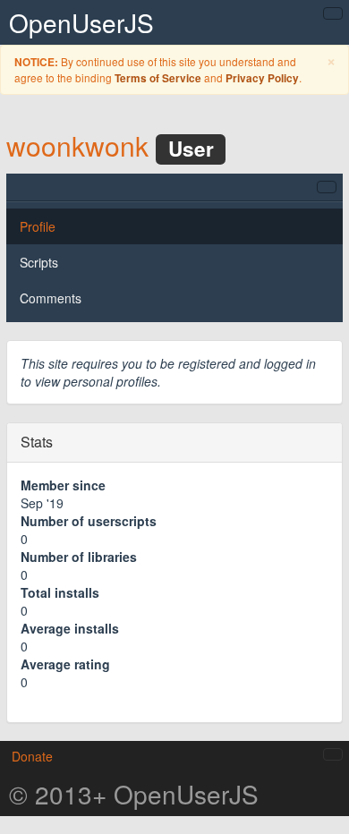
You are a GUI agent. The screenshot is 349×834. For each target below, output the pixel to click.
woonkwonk (77, 145)
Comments (50, 298)
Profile (37, 226)
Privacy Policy (262, 78)
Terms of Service (158, 78)
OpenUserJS (81, 22)
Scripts (39, 262)
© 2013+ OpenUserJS (134, 794)
